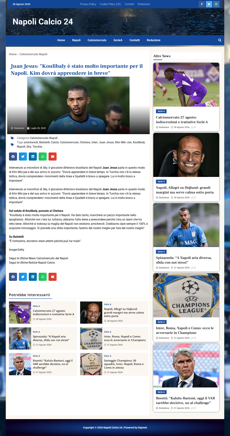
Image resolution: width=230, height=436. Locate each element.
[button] (13, 156)
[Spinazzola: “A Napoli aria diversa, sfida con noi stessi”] (20, 338)
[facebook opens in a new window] (202, 4)
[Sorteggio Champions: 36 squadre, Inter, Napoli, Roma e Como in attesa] (91, 364)
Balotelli (44, 142)
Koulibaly (139, 142)
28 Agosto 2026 (44, 319)
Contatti (129, 4)
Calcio (55, 142)
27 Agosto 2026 (44, 345)
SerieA (118, 40)
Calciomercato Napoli (33, 54)
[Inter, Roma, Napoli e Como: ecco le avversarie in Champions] (91, 338)
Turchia (37, 146)
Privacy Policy (88, 4)
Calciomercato (97, 40)
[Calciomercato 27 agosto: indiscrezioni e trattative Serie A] (20, 313)
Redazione (144, 4)
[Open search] (219, 40)
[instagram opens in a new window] (216, 4)
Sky (28, 146)
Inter (95, 142)
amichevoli (31, 142)
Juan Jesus (106, 142)
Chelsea (85, 142)
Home (61, 40)
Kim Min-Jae (123, 142)
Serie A (36, 306)
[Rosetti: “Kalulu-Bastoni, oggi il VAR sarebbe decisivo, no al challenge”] (20, 364)
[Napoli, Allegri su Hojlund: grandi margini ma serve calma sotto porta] (91, 313)
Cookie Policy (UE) (110, 4)
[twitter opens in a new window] (209, 4)
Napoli (76, 40)
